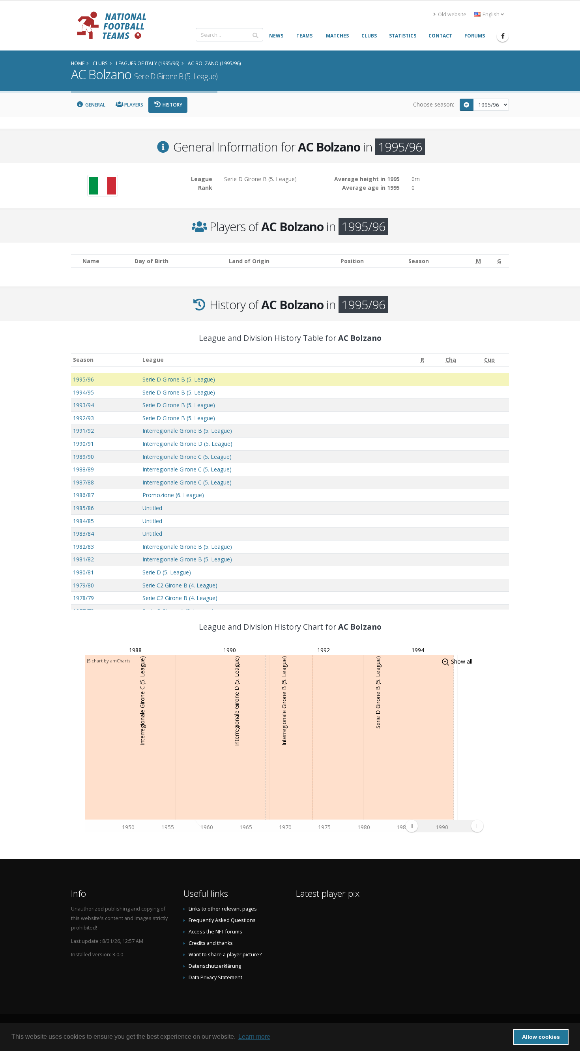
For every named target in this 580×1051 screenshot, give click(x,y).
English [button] (491, 14)
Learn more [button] (254, 1036)
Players (133, 104)
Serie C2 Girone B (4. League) (179, 585)
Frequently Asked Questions (222, 920)
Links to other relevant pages (223, 908)
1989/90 (83, 456)
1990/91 (83, 443)
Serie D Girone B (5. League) (178, 379)
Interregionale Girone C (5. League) (187, 456)
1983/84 (83, 533)
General (94, 104)
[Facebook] (503, 36)
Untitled (152, 508)
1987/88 (83, 482)
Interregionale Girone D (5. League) (187, 443)
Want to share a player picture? (225, 954)
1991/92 (83, 430)
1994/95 (83, 392)
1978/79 (83, 598)
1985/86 (83, 508)
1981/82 (83, 559)
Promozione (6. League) (173, 495)
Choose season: (433, 104)
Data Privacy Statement (215, 977)
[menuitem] (444, 826)
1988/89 (83, 469)
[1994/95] (467, 105)
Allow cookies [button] (541, 1037)
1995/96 (83, 379)
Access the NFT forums (215, 931)
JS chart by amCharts (108, 661)
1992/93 (83, 418)
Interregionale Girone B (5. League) (187, 430)
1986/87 (83, 495)
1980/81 (83, 572)
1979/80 (83, 585)
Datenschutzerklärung (215, 966)
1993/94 (83, 405)
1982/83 (83, 546)
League (153, 359)
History (171, 104)
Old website (451, 14)
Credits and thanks (211, 943)
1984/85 (83, 521)
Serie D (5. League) (166, 572)
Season (83, 359)
